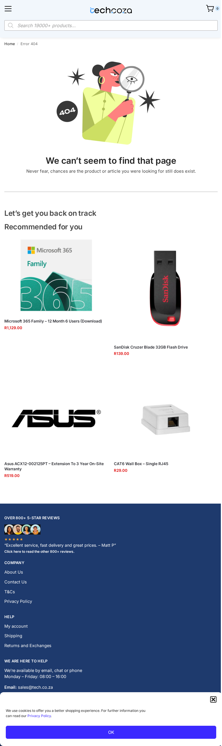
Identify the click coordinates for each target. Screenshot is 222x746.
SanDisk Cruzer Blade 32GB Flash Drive (151, 347)
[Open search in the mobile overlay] (111, 25)
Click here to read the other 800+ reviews (38, 551)
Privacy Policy (39, 716)
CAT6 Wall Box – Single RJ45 (141, 463)
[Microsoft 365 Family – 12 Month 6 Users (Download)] (56, 275)
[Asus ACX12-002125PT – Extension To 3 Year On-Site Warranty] (56, 418)
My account (16, 626)
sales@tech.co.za (35, 687)
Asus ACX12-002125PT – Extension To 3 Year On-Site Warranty (54, 466)
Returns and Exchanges (27, 645)
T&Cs (9, 591)
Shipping (13, 635)
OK (111, 732)
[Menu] (8, 8)
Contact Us (15, 582)
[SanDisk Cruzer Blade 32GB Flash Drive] (166, 288)
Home (9, 44)
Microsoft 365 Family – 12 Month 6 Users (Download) (53, 321)
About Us (13, 572)
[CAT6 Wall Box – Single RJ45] (166, 418)
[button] (213, 699)
